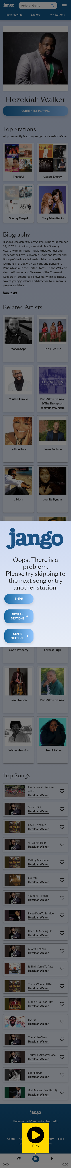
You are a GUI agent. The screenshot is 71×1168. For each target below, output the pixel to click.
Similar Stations (17, 616)
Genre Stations (17, 636)
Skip (18, 598)
